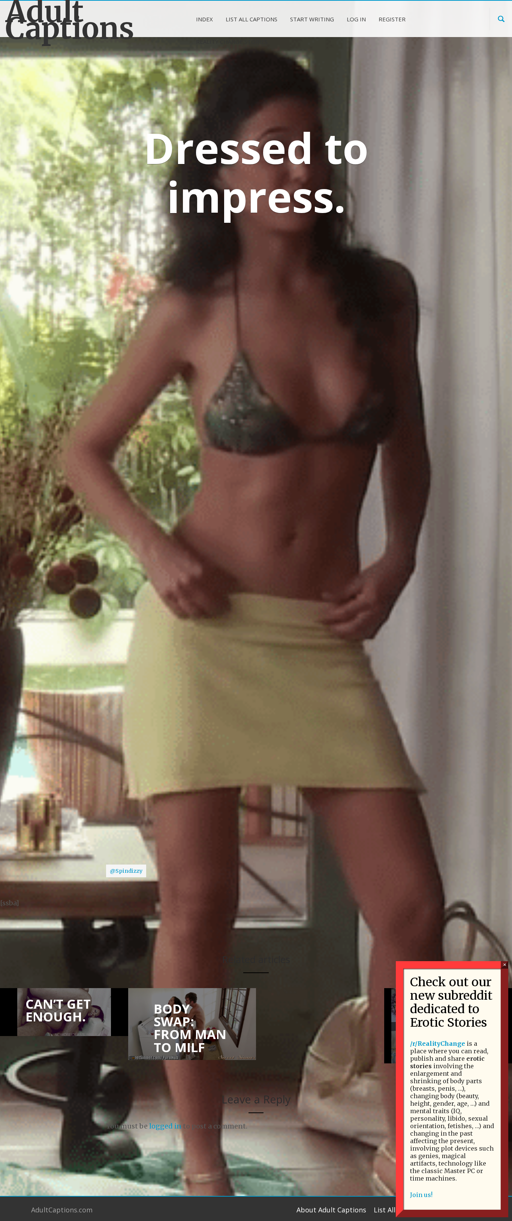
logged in (165, 1126)
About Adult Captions (331, 1209)
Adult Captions (64, 20)
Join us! (421, 1195)
